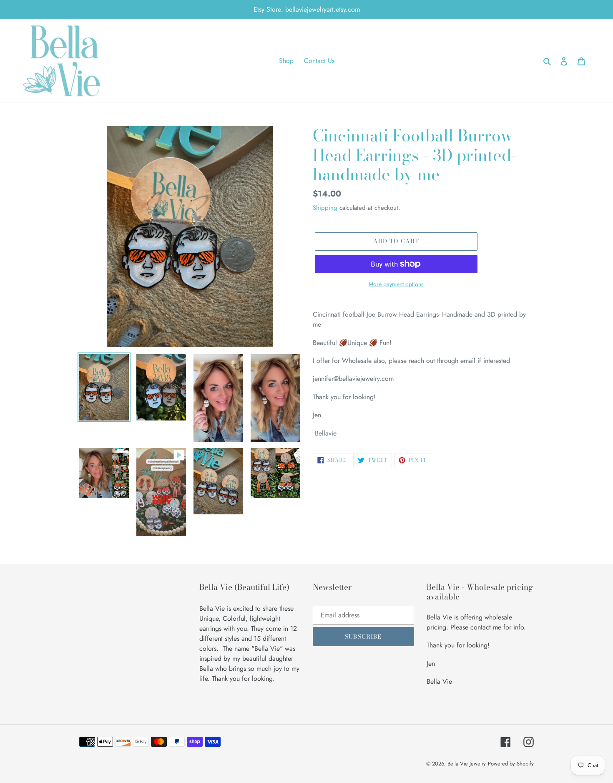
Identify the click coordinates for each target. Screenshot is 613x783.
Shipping (325, 207)
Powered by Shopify (511, 764)
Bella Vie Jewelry (466, 764)
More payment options (396, 284)
